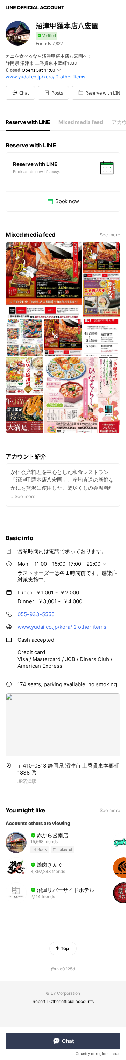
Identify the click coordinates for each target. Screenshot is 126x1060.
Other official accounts (71, 1001)
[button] (53, 93)
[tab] (28, 122)
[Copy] (34, 772)
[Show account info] (46, 36)
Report (39, 1001)
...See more (23, 496)
